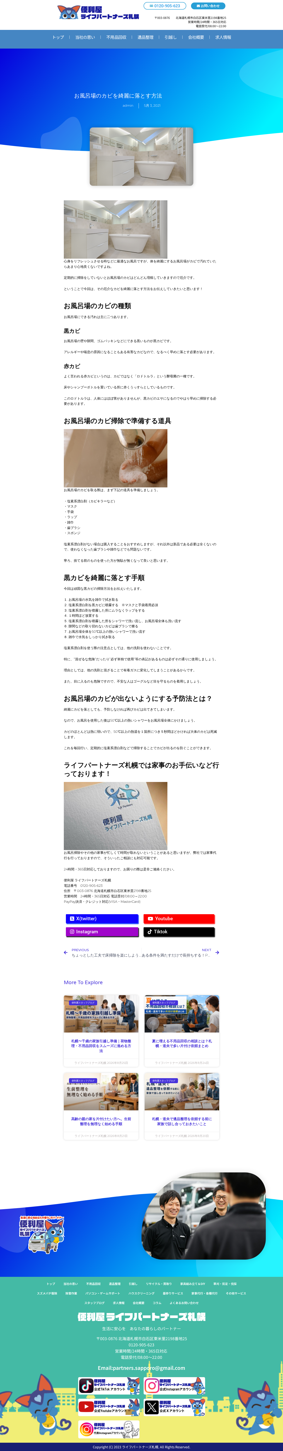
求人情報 (223, 37)
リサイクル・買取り (159, 1284)
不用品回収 (116, 37)
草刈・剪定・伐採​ (225, 1284)
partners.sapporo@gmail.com (149, 1367)
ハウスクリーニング (141, 1293)
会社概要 (196, 37)
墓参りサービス (173, 1293)
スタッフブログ (94, 1303)
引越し (171, 37)
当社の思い (85, 37)
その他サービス (236, 1293)
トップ (58, 37)
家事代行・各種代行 (204, 1293)
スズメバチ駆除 (47, 1293)
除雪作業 (71, 1293)
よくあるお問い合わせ (184, 1303)
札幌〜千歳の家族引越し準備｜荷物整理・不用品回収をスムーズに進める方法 (101, 1046)
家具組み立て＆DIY (192, 1284)
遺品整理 (145, 37)
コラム (157, 1303)
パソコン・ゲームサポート (102, 1293)
